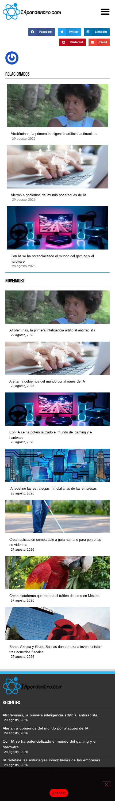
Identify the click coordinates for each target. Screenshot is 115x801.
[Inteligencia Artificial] (32, 11)
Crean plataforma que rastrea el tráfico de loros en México (54, 596)
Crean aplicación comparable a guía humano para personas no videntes (55, 542)
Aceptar (59, 793)
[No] (106, 783)
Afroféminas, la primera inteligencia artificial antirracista (54, 134)
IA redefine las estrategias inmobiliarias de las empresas (53, 488)
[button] (105, 11)
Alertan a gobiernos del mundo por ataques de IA (48, 195)
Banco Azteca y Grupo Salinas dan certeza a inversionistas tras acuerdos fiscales (55, 649)
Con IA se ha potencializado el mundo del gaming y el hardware (52, 258)
